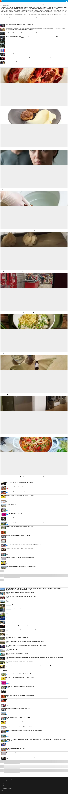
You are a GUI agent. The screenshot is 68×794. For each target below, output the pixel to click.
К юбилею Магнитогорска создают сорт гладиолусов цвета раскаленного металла (20, 695)
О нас (2, 781)
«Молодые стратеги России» (11, 504)
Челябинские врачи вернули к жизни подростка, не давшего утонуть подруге (19, 673)
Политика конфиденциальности (6, 786)
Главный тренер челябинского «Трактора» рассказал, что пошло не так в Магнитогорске (21, 517)
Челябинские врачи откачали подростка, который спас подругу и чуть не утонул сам (20, 495)
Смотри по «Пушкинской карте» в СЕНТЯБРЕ (14, 513)
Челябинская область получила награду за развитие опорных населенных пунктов (20, 526)
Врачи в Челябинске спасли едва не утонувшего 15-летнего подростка (18, 717)
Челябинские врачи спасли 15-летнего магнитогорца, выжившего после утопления (20, 557)
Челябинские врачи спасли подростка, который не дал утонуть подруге (18, 535)
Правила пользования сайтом (6, 788)
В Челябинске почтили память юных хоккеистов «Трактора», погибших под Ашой (19, 482)
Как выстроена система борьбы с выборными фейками (15, 486)
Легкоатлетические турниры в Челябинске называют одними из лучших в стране (19, 491)
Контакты (2, 783)
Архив (2, 790)
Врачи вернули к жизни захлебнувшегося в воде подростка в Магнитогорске (19, 726)
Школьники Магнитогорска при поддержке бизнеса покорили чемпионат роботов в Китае (21, 566)
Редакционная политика (5, 785)
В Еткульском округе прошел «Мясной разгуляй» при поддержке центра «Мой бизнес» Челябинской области (24, 508)
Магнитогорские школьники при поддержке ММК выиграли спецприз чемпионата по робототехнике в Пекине (24, 544)
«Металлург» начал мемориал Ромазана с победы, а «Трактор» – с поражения (19, 548)
